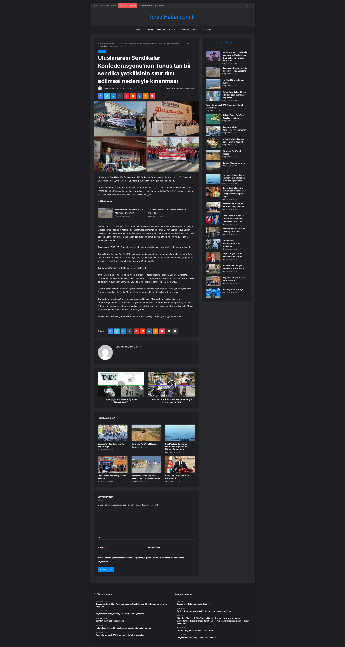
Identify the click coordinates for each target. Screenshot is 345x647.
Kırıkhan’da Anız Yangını (233, 163)
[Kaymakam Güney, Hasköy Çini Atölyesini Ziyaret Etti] (105, 213)
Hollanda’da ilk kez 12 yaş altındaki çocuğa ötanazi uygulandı (163, 6)
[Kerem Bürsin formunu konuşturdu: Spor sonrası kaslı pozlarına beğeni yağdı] (213, 192)
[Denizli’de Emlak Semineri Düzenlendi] (180, 464)
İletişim (207, 30)
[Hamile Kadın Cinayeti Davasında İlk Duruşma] (213, 269)
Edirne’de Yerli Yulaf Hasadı (144, 444)
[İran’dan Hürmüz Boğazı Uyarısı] (213, 84)
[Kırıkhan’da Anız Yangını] (213, 167)
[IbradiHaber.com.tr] (172, 17)
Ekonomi (161, 30)
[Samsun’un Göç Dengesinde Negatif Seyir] (112, 433)
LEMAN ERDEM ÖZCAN (112, 89)
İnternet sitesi (154, 547)
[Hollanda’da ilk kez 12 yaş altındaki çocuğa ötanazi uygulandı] (213, 96)
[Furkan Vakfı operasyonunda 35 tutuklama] (213, 244)
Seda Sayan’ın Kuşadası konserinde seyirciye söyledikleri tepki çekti (233, 218)
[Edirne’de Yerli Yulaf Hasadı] (146, 433)
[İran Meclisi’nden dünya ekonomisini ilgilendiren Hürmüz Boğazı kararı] (180, 433)
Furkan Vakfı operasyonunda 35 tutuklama (231, 243)
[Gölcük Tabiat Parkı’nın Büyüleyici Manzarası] (213, 119)
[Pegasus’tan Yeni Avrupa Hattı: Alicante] (112, 464)
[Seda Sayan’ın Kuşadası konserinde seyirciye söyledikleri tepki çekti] (213, 219)
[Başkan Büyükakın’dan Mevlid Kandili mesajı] (213, 257)
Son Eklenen (226, 42)
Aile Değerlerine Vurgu (232, 289)
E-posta (102, 547)
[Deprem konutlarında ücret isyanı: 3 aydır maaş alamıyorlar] (146, 464)
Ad (100, 537)
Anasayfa (139, 30)
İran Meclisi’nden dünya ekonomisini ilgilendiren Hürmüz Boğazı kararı (176, 446)
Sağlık (172, 30)
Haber (150, 30)
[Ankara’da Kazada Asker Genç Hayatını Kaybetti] (213, 143)
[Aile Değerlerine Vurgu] (213, 293)
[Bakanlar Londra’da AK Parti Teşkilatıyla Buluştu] (213, 207)
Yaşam (196, 30)
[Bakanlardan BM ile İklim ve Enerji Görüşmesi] (213, 232)
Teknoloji (184, 30)
